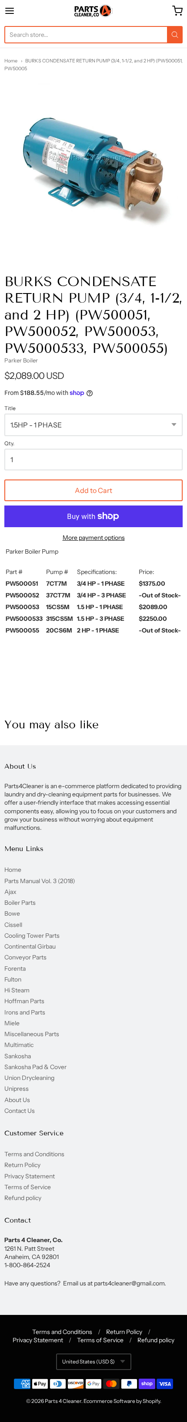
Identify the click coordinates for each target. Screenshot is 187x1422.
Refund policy (22, 1198)
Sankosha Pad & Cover (35, 1067)
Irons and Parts (24, 1012)
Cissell (13, 925)
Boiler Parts (20, 903)
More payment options (94, 537)
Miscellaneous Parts (31, 1034)
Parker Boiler (21, 360)
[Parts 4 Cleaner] (93, 10)
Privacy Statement (29, 1176)
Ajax (10, 892)
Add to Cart (93, 490)
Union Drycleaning (29, 1078)
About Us (17, 1100)
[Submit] (175, 34)
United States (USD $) (88, 1361)
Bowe (12, 913)
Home (10, 61)
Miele (12, 1023)
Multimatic (18, 1045)
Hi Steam (17, 990)
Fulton (12, 979)
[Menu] (22, 11)
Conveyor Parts (25, 957)
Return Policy (22, 1165)
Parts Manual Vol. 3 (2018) (39, 881)
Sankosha (17, 1056)
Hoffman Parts (24, 1001)
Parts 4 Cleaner (63, 1401)
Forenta (15, 968)
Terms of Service (27, 1187)
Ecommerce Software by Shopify (121, 1401)
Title (10, 408)
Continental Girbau (30, 946)
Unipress (16, 1089)
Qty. (9, 443)
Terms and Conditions (34, 1154)
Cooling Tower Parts (32, 935)
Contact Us (19, 1111)
